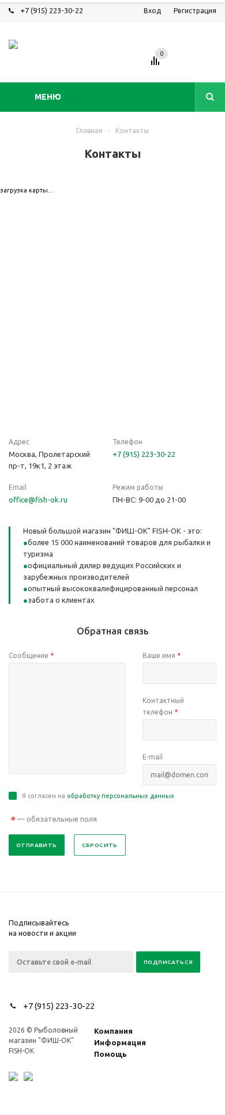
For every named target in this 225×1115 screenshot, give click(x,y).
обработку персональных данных (120, 795)
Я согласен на (98, 795)
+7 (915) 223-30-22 (51, 10)
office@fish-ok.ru (38, 500)
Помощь (110, 1054)
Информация (120, 1042)
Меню (48, 96)
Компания (113, 1031)
